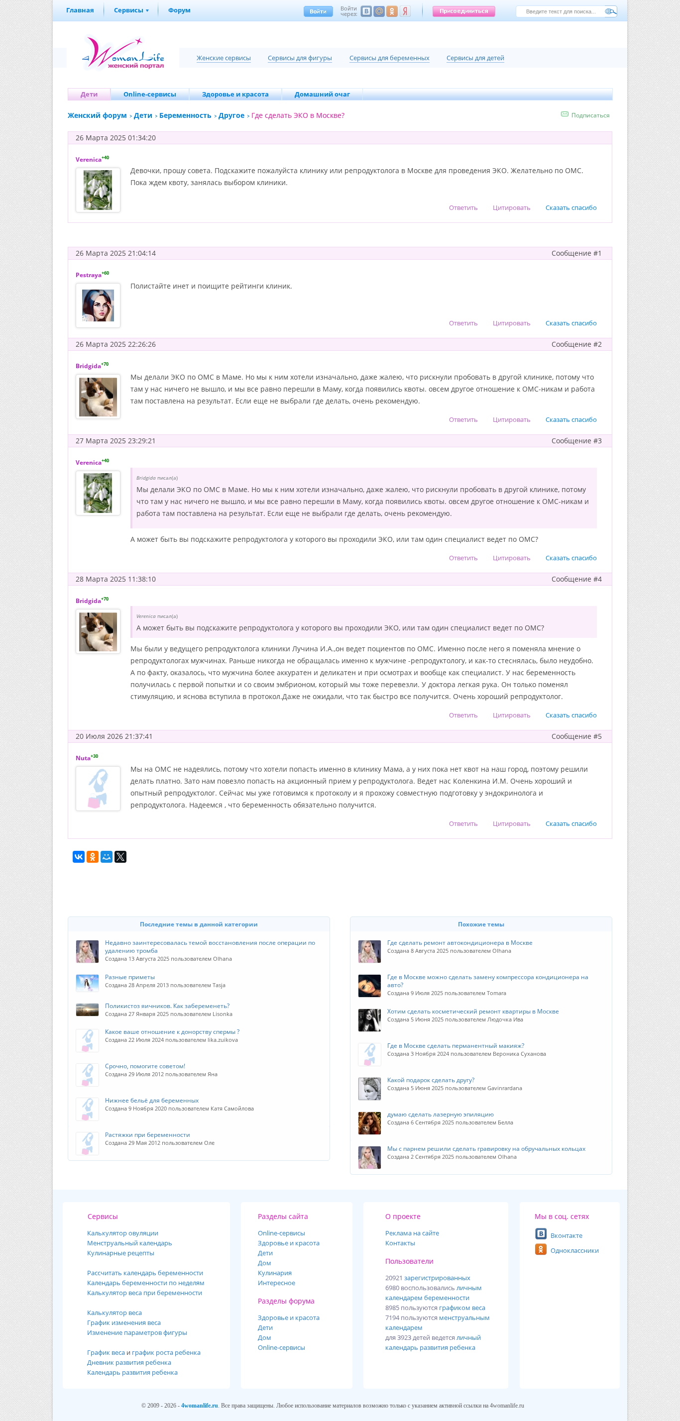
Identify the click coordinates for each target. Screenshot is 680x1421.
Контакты (400, 1242)
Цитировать (512, 207)
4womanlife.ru (199, 1405)
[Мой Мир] (107, 857)
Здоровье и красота (289, 1242)
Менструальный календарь (129, 1242)
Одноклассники (575, 1250)
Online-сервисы (281, 1347)
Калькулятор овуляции (122, 1232)
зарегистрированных (437, 1277)
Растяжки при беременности (147, 1134)
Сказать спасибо (571, 207)
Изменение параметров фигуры (137, 1332)
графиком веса (462, 1307)
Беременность (185, 115)
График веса (106, 1352)
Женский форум (97, 115)
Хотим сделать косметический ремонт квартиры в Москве (473, 1011)
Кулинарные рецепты (120, 1252)
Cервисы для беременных (389, 57)
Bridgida (88, 366)
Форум (179, 9)
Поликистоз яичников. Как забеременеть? (167, 1006)
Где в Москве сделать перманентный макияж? (455, 1045)
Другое (231, 115)
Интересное (276, 1282)
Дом (264, 1262)
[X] (120, 857)
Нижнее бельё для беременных (152, 1100)
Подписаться (590, 115)
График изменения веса (124, 1322)
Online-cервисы (281, 1232)
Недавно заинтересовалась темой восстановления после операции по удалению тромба (210, 946)
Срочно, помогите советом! (145, 1066)
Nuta (83, 758)
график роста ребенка (166, 1352)
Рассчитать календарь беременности (145, 1272)
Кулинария (275, 1272)
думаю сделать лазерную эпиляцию (440, 1114)
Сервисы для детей (475, 57)
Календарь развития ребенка (132, 1372)
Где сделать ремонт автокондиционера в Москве (460, 942)
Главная (80, 9)
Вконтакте (566, 1235)
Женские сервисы (224, 57)
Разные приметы (130, 977)
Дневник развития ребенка (129, 1362)
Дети (143, 115)
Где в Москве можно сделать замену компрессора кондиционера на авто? (487, 981)
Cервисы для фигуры (300, 57)
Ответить (463, 207)
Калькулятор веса (114, 1312)
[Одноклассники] (93, 857)
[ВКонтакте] (79, 857)
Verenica (89, 159)
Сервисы (128, 9)
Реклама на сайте (412, 1232)
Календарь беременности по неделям (146, 1282)
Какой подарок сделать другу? (430, 1080)
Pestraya (89, 275)
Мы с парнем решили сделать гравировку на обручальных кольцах (486, 1148)
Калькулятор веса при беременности (144, 1292)
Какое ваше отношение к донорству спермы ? (172, 1031)
